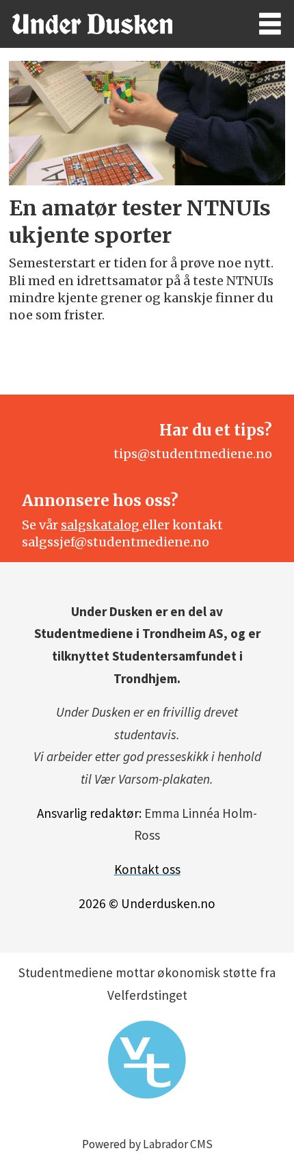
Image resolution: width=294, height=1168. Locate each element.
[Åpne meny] (270, 24)
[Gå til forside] (116, 24)
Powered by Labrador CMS (147, 1144)
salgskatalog (101, 525)
